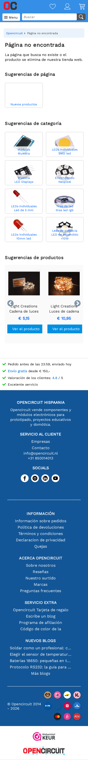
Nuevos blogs (40, 640)
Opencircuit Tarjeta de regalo (40, 610)
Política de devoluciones (41, 527)
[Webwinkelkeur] (44, 737)
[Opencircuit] (44, 751)
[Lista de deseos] (48, 7)
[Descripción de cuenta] (63, 7)
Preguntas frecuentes (40, 590)
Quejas (40, 546)
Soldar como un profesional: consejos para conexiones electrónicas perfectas (40, 648)
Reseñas (40, 571)
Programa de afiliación (40, 622)
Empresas (40, 441)
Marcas (40, 584)
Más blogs (40, 673)
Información (41, 513)
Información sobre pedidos (40, 521)
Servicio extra (41, 602)
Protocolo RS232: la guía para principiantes (40, 667)
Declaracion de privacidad (40, 540)
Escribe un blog (40, 616)
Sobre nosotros (40, 565)
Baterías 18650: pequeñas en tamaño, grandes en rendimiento (40, 660)
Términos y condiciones (40, 533)
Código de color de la (40, 629)
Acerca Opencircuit (40, 558)
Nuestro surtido (40, 578)
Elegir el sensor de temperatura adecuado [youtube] (40, 654)
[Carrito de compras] (77, 7)
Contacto (41, 447)
